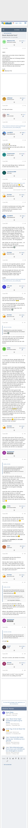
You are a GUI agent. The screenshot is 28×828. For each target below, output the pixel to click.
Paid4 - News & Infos (13, 713)
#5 (25, 161)
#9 (25, 260)
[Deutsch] (13, 23)
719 (23, 114)
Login (16, 23)
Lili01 (7, 713)
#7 (25, 202)
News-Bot (8, 724)
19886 (22, 132)
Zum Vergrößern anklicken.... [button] (14, 600)
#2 (25, 105)
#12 (25, 355)
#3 (25, 122)
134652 (22, 194)
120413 (22, 286)
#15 (25, 513)
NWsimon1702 (6, 37)
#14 (25, 459)
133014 (22, 348)
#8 (25, 223)
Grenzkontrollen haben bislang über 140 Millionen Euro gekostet (15, 739)
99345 (22, 546)
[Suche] (24, 29)
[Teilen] (23, 48)
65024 (22, 98)
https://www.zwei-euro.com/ (17, 183)
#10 (25, 293)
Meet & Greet (16, 732)
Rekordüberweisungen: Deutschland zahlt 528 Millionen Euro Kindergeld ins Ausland (15, 749)
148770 (22, 663)
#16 (25, 553)
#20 (25, 670)
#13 (25, 433)
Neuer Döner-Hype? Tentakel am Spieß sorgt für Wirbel (14, 720)
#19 (25, 653)
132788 (22, 646)
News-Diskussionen (15, 724)
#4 (25, 140)
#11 (25, 322)
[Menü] (3, 30)
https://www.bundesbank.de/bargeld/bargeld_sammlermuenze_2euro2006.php (13, 126)
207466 (22, 153)
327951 (22, 41)
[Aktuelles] (21, 29)
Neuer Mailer (10, 712)
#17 (25, 582)
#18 (25, 627)
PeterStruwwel (9, 732)
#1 (25, 48)
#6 (25, 179)
